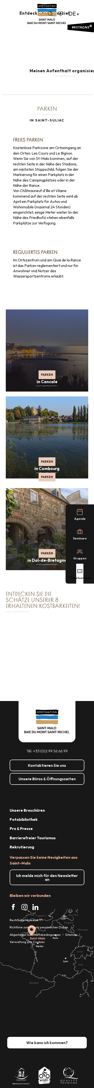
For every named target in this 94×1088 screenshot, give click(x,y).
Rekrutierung (22, 847)
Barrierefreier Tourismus (33, 837)
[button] (50, 13)
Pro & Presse (21, 828)
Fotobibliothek (24, 819)
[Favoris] (61, 13)
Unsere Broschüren (27, 810)
